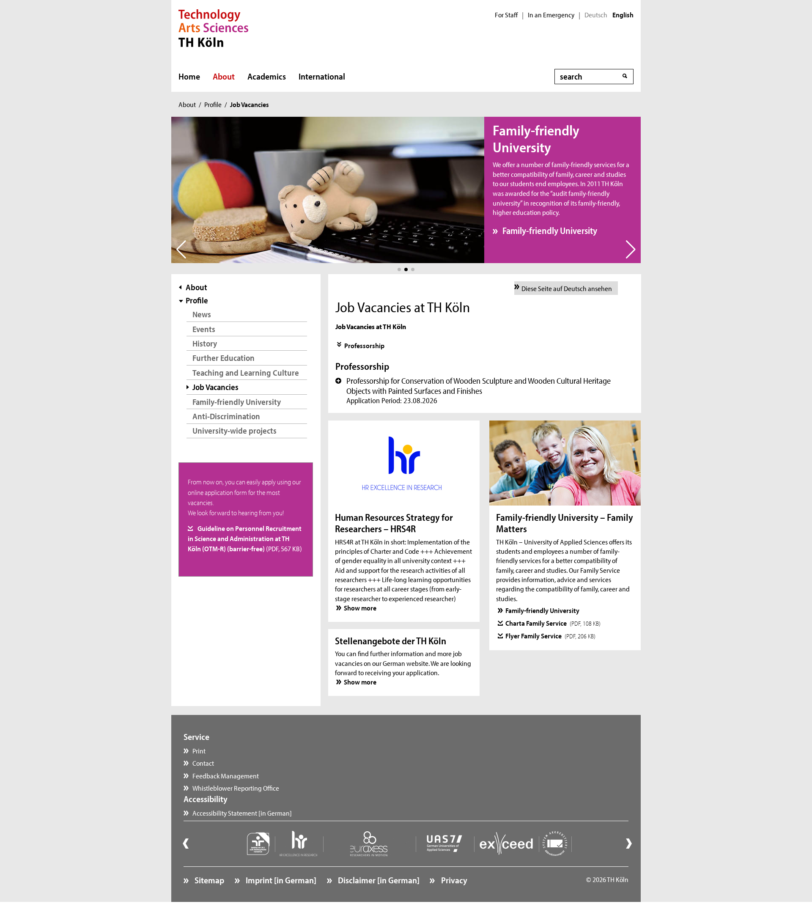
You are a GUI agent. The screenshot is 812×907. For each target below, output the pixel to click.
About (224, 76)
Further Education (223, 357)
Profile (213, 104)
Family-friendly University (549, 230)
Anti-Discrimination (226, 416)
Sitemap (208, 879)
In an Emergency (551, 15)
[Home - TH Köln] (213, 27)
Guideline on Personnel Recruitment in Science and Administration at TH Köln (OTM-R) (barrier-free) (245, 538)
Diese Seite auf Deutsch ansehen (566, 288)
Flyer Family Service (550, 635)
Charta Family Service (553, 622)
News (201, 314)
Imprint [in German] (280, 879)
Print (199, 750)
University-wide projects (234, 430)
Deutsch (595, 15)
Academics (266, 76)
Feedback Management (225, 775)
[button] (399, 269)
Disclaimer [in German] (378, 879)
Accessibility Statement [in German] (242, 812)
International (322, 76)
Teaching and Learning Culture (245, 372)
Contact (203, 762)
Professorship (364, 345)
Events (203, 329)
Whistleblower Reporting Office (235, 787)
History (204, 343)
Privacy (453, 879)
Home (189, 76)
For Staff (506, 15)
